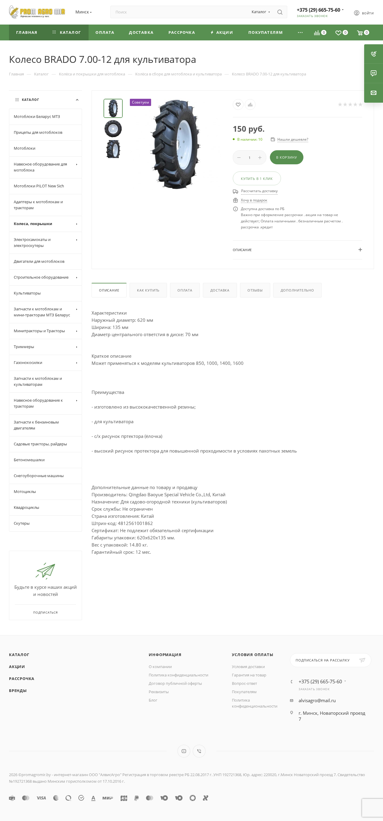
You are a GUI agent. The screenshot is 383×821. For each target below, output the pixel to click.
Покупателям (244, 691)
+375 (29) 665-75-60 (318, 10)
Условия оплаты (252, 654)
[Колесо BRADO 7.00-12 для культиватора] (175, 144)
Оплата (184, 290)
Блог (153, 700)
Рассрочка (21, 678)
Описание (109, 290)
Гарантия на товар (249, 675)
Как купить (148, 290)
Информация (165, 654)
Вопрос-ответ (244, 683)
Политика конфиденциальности (178, 675)
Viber (199, 751)
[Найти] (280, 12)
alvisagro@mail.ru (317, 700)
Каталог (19, 654)
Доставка (220, 290)
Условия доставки (248, 666)
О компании (160, 666)
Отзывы (255, 290)
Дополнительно (297, 290)
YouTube (183, 751)
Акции (17, 666)
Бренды (18, 690)
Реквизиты (159, 691)
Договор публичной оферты (175, 683)
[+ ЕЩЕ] (300, 32)
